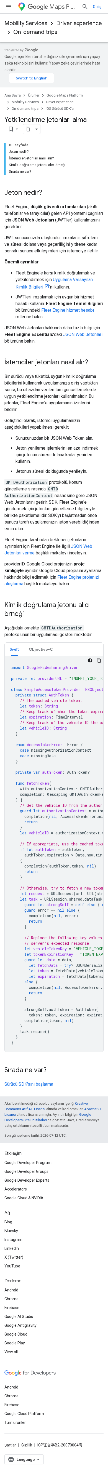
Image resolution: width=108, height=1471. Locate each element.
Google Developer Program (28, 1162)
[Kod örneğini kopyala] (98, 660)
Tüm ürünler (15, 1422)
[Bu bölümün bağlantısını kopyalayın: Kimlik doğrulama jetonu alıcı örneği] (29, 614)
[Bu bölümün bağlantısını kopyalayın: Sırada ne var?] (52, 1070)
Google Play (14, 1343)
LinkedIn (11, 1248)
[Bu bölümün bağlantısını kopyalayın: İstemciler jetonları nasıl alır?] (93, 362)
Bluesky (11, 1231)
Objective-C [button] (41, 649)
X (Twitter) (13, 1257)
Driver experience (79, 23)
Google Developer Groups (26, 1171)
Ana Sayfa (12, 95)
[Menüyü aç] (8, 6)
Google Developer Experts (26, 1180)
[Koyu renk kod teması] (90, 660)
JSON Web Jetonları (82, 334)
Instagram (13, 1239)
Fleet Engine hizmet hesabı (67, 310)
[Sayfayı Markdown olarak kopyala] (28, 129)
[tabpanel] (54, 854)
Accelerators (15, 1189)
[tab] (14, 649)
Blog (8, 1222)
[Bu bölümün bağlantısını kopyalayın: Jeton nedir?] (47, 193)
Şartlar (10, 1445)
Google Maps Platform (65, 95)
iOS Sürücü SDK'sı (60, 108)
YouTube (12, 1266)
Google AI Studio (18, 1316)
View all (11, 1352)
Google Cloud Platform (24, 1413)
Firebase (11, 1308)
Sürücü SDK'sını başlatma (28, 1084)
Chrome (11, 1299)
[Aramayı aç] (85, 6)
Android (11, 1290)
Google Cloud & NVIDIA (23, 1198)
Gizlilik (26, 1445)
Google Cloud (15, 1334)
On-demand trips (35, 32)
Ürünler (33, 95)
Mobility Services (25, 23)
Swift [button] (14, 649)
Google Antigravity (20, 1325)
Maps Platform (63, 6)
